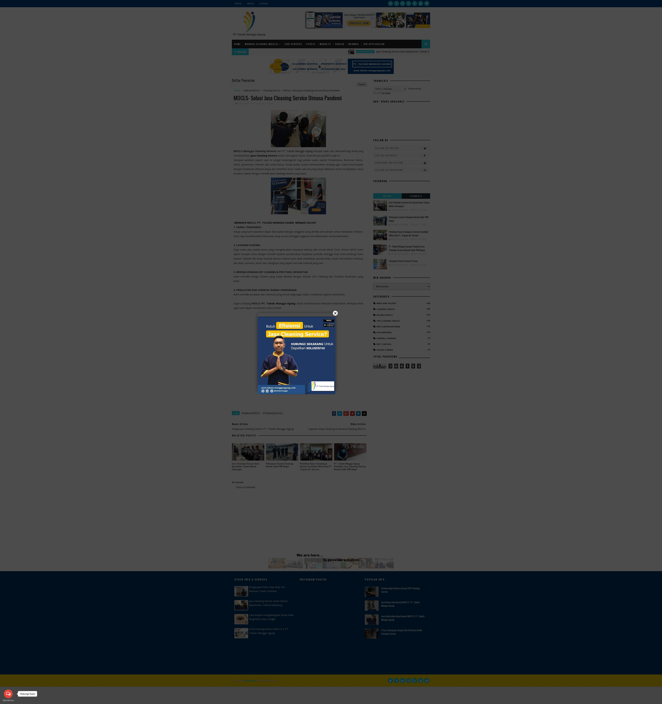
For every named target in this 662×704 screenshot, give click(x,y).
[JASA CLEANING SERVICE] (296, 355)
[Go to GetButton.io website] (8, 700)
